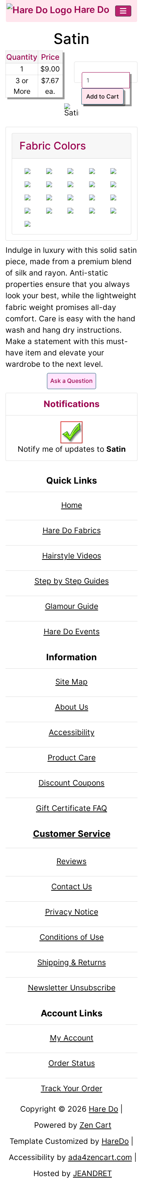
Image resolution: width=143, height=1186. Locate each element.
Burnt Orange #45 (70, 197)
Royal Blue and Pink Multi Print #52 (92, 197)
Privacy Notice (71, 911)
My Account (72, 1037)
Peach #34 (92, 210)
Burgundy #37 (49, 184)
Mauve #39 (70, 184)
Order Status (71, 1063)
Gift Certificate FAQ (71, 808)
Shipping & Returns (71, 962)
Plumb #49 (27, 210)
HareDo (115, 1141)
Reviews (71, 861)
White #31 (49, 171)
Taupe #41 (113, 184)
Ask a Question (71, 380)
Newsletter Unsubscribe (71, 987)
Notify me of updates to (72, 449)
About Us (71, 707)
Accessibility (72, 732)
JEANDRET (92, 1173)
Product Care (72, 757)
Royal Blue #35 (27, 184)
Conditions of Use (72, 937)
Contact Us (71, 886)
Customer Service (71, 833)
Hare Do (90, 9)
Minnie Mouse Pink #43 (27, 197)
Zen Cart (95, 1125)
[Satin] (71, 111)
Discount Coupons (71, 782)
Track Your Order (71, 1088)
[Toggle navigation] (123, 10)
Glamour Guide (71, 606)
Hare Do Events (72, 631)
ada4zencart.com (100, 1157)
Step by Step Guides (71, 580)
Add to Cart (102, 96)
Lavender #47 (113, 197)
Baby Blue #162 (27, 223)
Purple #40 (92, 184)
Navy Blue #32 (70, 171)
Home (71, 505)
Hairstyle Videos (71, 555)
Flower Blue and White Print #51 (70, 210)
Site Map (71, 681)
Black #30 (27, 171)
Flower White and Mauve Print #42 (113, 210)
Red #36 (113, 171)
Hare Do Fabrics (72, 530)
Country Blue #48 (49, 197)
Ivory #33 (92, 171)
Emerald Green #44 (49, 210)
